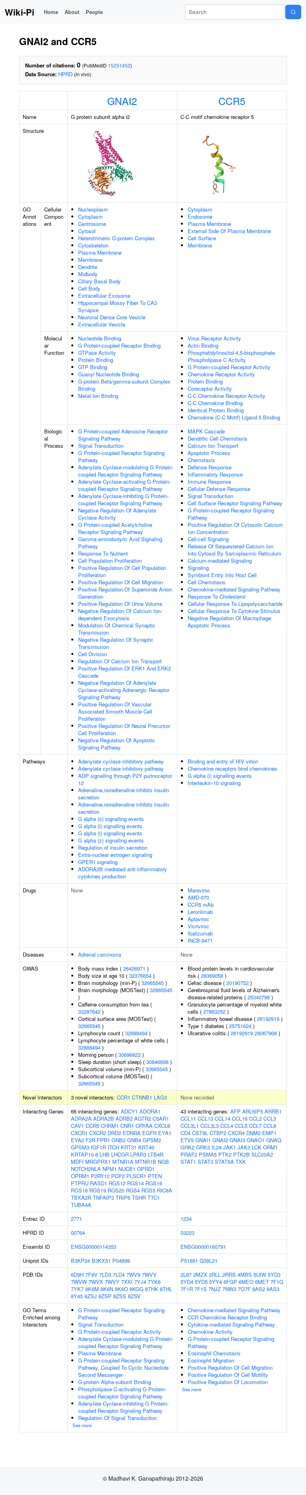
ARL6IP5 (252, 1111)
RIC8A (164, 1190)
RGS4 (133, 1190)
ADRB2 (124, 1118)
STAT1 (188, 1161)
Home (51, 12)
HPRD (65, 74)
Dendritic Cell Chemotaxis (217, 438)
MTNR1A (122, 1161)
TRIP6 (123, 1197)
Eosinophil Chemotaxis (214, 1353)
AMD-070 (198, 897)
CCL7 (255, 1125)
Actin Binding (203, 345)
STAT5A (224, 1161)
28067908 (266, 1033)
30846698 (157, 1062)
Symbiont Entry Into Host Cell (222, 575)
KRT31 (129, 1147)
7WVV (149, 1274)
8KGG (136, 1289)
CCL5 (241, 1125)
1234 (186, 1218)
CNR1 (127, 1125)
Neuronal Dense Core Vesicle (111, 317)
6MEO (246, 1281)
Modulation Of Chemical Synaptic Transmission (116, 628)
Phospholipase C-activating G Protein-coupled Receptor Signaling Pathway (122, 1392)
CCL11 (188, 1118)
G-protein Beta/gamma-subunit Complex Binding (124, 385)
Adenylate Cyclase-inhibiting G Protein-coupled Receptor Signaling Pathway (123, 499)
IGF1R (98, 1147)
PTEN (155, 1176)
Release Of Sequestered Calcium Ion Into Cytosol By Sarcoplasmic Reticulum (234, 549)
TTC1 (153, 1197)
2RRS (229, 1274)
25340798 (258, 997)
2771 (76, 1218)
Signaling (198, 568)
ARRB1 (273, 1111)
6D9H (77, 1274)
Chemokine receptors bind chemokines (232, 768)
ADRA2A (81, 1118)
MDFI (77, 1161)
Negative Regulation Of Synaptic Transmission (115, 643)
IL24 (217, 1147)
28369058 (212, 975)
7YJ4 (140, 1281)
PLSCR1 (136, 1176)
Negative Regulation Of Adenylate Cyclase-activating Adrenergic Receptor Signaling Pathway (123, 690)
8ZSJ (90, 1296)
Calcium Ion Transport (213, 445)
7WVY (112, 1281)
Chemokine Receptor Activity (221, 374)
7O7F (244, 1289)
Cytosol (87, 231)
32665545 (152, 983)
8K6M (92, 1289)
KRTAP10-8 (84, 1154)
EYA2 (77, 1140)
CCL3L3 (209, 1125)
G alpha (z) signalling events (111, 840)
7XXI (127, 1281)
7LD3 (105, 1274)
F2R (90, 1140)
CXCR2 (97, 1133)
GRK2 (187, 1147)
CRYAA (144, 1125)
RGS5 (148, 1190)
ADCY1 (129, 1111)
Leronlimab (200, 912)
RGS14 (135, 1183)
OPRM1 (80, 1176)
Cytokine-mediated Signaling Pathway (231, 1324)
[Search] (293, 12)
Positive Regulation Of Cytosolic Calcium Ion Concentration (235, 528)
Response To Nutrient (103, 553)
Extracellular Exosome (104, 295)
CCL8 (269, 1125)
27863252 (214, 1011)
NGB (163, 1161)
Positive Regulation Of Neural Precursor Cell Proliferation (124, 729)
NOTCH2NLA (86, 1169)
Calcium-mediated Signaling (220, 560)
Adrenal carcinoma (99, 954)
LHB (105, 1154)
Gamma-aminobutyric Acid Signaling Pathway (120, 542)
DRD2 (114, 1133)
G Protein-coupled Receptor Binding (119, 345)
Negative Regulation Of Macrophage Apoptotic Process (229, 621)
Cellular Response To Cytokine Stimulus (234, 611)
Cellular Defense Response (219, 488)
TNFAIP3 (103, 1197)
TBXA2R (81, 1197)
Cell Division (92, 654)
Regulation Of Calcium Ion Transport (120, 661)
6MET (262, 1281)
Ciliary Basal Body (99, 281)
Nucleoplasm (93, 209)
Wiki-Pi (19, 12)
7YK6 (154, 1281)
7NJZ (214, 1289)
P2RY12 (100, 1176)
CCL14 (222, 1118)
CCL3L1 (189, 1125)
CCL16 (239, 1118)
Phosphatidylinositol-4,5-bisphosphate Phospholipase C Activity (231, 356)
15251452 (119, 65)
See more (82, 1425)
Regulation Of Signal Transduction (117, 1418)
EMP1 (269, 1133)
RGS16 (153, 1183)
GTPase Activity (97, 352)
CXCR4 (236, 1133)
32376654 (140, 975)
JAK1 (229, 1147)
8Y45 (77, 1296)
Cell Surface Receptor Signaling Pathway (235, 503)
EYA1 (164, 1133)
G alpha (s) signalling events (111, 819)
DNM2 (253, 1133)
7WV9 (133, 1274)
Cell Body (89, 288)
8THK (151, 1289)
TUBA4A (81, 1204)
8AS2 (258, 1289)
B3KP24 (80, 1260)
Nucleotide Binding (99, 338)
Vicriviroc (198, 926)
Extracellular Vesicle (101, 324)
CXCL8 (162, 1125)
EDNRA (132, 1133)
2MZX (200, 1274)
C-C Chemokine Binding (215, 403)
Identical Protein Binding (216, 410)
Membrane (90, 259)
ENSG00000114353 (93, 1246)
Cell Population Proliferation (110, 560)
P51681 (189, 1260)
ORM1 (270, 1147)
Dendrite (87, 267)
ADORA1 (150, 1111)
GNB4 (134, 1140)
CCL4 (226, 1125)
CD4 (185, 1133)
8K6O (121, 1289)
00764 (78, 1232)
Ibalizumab (200, 933)
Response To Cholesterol (216, 596)
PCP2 (118, 1176)
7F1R (186, 1289)
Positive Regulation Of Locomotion (228, 1382)
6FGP (230, 1281)
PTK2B (241, 1154)
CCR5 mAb (201, 904)
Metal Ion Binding (98, 395)
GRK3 (203, 1147)
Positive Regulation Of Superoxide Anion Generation (125, 592)
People (94, 12)
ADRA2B (103, 1118)
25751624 (240, 1026)
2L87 (186, 1274)
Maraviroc (199, 890)
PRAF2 (188, 1154)
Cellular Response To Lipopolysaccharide (235, 603)
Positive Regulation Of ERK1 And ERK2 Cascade (124, 671)
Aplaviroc (198, 919)
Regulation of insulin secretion (112, 847)
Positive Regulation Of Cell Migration (120, 582)
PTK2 (224, 1154)
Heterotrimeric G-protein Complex (116, 238)
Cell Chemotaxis (207, 582)
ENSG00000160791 (203, 1246)
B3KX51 (101, 1260)
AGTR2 (142, 1118)
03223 (187, 1232)
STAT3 (205, 1161)
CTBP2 (218, 1133)
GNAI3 (237, 1140)
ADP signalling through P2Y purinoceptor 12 (125, 779)
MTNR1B (145, 1161)
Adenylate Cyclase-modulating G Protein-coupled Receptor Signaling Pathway (125, 470)
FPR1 (103, 1140)
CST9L (200, 1133)
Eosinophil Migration (211, 1360)
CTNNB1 (142, 1097)
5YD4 (186, 1281)
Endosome (200, 216)
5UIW (259, 1274)
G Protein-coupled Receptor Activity (229, 367)
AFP (235, 1111)
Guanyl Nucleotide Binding (108, 374)
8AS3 (273, 1289)
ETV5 (187, 1140)
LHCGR (120, 1154)
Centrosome (92, 223)
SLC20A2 (262, 1154)
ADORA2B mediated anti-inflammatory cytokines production (122, 872)
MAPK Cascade (206, 431)
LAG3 (160, 1097)
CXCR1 (79, 1133)
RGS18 (79, 1190)
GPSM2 (152, 1140)
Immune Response (209, 481)
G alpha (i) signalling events (110, 826)
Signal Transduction (101, 445)
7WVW (79, 1281)
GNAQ (273, 1140)
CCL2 (255, 1118)
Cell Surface (202, 238)
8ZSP (105, 1296)
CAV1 (77, 1125)
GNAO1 (256, 1140)
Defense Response (209, 467)
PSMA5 (208, 1154)
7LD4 (119, 1274)
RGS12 (117, 1183)
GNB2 (119, 1140)
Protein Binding (95, 360)
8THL (166, 1289)
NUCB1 (126, 1169)
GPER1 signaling (98, 862)
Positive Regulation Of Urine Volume (120, 603)
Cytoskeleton (93, 245)
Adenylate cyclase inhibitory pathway (121, 761)
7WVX (95, 1281)
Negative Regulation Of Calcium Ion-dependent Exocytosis (120, 614)
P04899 (121, 1260)
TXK (240, 1161)
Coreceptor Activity (210, 388)
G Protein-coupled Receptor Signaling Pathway (121, 456)
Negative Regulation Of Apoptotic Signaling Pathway (116, 743)
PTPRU (79, 1183)
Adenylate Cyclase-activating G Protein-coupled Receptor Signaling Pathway (124, 485)
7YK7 (77, 1289)
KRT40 (146, 1147)
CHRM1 (110, 1125)
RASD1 (98, 1183)
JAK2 (243, 1147)
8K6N (106, 1289)
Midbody (88, 274)
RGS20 (116, 1190)
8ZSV (134, 1296)
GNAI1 (203, 1140)
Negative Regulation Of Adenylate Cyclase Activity (117, 513)
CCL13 (205, 1118)
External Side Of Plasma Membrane (229, 231)
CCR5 (231, 100)
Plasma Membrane (100, 252)
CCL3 (269, 1118)
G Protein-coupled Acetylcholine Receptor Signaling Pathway (115, 528)
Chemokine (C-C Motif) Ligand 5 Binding (234, 417)
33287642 (89, 1011)
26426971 (134, 968)
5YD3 (274, 1274)
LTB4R (155, 1154)
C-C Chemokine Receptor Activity (226, 395)
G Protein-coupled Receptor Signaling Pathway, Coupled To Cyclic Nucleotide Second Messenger (123, 1367)
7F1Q (277, 1281)
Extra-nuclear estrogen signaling (115, 854)
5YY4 (215, 1281)
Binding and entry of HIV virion (223, 761)
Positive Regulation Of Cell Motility (228, 1374)
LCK (256, 1147)
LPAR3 (138, 1154)
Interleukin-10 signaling (214, 783)
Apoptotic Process (209, 453)
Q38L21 (209, 1260)
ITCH (113, 1147)
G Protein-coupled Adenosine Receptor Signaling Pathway (123, 434)
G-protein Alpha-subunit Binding (114, 1382)
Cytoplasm (90, 216)
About (72, 12)
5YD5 (201, 1281)
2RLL (215, 1274)
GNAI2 (122, 100)
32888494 (136, 1033)
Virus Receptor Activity (214, 338)
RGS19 (97, 1190)
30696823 (129, 1054)
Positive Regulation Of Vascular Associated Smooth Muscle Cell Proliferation (115, 711)
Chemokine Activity (210, 1331)
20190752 (237, 983)
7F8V (91, 1274)
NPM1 (109, 1169)
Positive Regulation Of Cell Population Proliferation (122, 571)
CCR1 (123, 1097)
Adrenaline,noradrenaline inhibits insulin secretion (123, 793)
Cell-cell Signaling (208, 539)
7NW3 (229, 1289)
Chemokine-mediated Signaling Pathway (234, 589)
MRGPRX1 (98, 1161)
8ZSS (119, 1296)
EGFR (149, 1133)
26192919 (268, 1018)
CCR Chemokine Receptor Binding (227, 1317)
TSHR (139, 1197)
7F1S (200, 1289)
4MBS (244, 1274)
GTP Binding (92, 367)
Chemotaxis (201, 460)
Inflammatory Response (215, 474)
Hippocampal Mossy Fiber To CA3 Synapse (117, 306)
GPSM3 (80, 1147)
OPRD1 (146, 1169)
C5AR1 (161, 1118)
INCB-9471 (200, 940)
